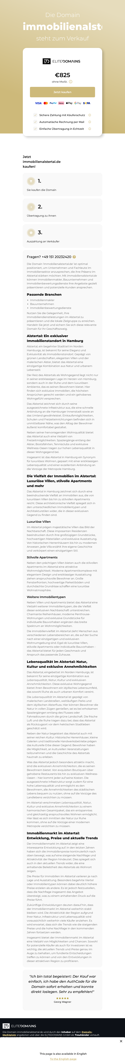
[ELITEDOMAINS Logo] (51, 1026)
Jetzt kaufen (62, 92)
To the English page (63, 1059)
